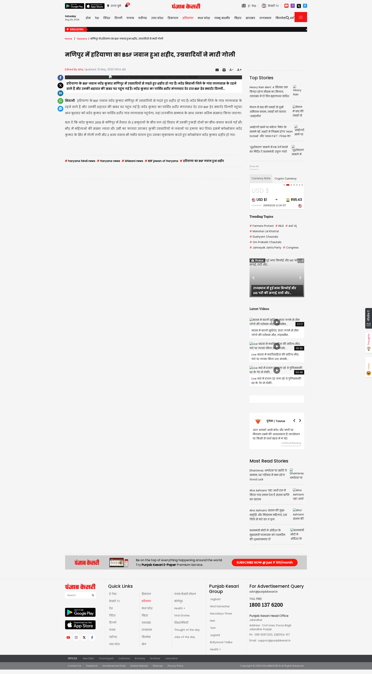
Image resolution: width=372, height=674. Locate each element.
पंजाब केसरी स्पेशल (185, 594)
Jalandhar (171, 658)
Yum (213, 628)
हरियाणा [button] (188, 18)
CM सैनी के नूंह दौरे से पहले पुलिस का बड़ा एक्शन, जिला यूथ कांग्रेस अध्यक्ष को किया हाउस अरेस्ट (302, 29)
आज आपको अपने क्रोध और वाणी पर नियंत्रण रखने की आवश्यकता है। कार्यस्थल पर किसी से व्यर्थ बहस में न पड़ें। (276, 434)
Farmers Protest (262, 226)
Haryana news (108, 161)
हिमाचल (146, 594)
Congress (291, 247)
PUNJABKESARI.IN (271, 665)
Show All (254, 166)
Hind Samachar (220, 606)
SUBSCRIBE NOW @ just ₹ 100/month (265, 562)
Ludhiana (124, 658)
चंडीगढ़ (113, 637)
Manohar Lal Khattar (264, 231)
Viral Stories (182, 615)
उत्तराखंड (146, 623)
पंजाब (112, 630)
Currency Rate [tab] (260, 178)
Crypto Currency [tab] (286, 178)
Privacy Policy (175, 665)
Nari (212, 621)
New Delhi (88, 658)
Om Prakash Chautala (265, 242)
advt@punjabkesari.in (263, 592)
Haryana (82, 38)
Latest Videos (259, 309)
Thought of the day (187, 630)
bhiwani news (132, 161)
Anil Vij (291, 226)
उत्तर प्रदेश (157, 18)
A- (231, 69)
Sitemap (158, 665)
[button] (254, 277)
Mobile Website (139, 665)
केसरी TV (114, 601)
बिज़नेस (146, 637)
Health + (179, 608)
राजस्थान (147, 630)
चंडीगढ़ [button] (142, 18)
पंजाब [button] (130, 18)
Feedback (92, 665)
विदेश (112, 615)
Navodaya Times (221, 613)
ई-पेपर (112, 594)
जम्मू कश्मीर (222, 18)
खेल (144, 644)
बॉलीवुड (178, 601)
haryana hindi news (80, 161)
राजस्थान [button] (265, 18)
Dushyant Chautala (264, 237)
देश (111, 608)
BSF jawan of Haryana (161, 161)
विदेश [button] (106, 18)
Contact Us (74, 665)
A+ (239, 69)
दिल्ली (118, 18)
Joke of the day (184, 637)
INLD (279, 226)
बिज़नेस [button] (281, 18)
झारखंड (250, 18)
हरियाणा (146, 601)
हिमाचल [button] (173, 18)
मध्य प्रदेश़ (204, 18)
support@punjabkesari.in (274, 640)
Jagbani (215, 599)
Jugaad (215, 635)
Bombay (140, 658)
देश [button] (97, 18)
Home (68, 38)
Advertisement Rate (114, 665)
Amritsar (155, 658)
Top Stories (261, 78)
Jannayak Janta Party (265, 247)
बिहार (237, 18)
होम (88, 18)
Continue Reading (291, 442)
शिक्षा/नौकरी (181, 623)
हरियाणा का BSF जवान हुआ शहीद (202, 161)
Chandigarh (106, 658)
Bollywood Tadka (221, 642)
